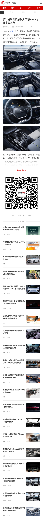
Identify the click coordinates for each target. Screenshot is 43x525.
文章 (13, 8)
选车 (21, 8)
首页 (4, 8)
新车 (11, 31)
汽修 (30, 8)
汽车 (14, 3)
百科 (38, 8)
